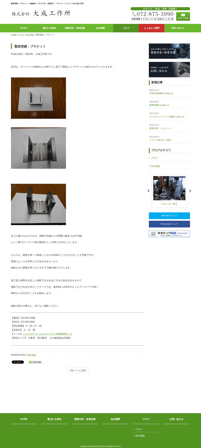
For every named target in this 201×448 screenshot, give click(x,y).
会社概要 (115, 419)
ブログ (21, 35)
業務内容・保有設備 (84, 419)
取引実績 (30, 35)
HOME (14, 35)
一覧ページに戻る (77, 370)
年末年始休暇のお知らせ (161, 92)
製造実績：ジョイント (160, 127)
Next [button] (190, 191)
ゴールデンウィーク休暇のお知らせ (167, 115)
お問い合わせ (176, 419)
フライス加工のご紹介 (160, 138)
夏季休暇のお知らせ (159, 103)
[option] (169, 191)
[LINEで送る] (35, 362)
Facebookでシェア (170, 224)
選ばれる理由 (54, 419)
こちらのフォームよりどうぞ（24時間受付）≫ (47, 334)
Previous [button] (148, 191)
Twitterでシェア (170, 216)
